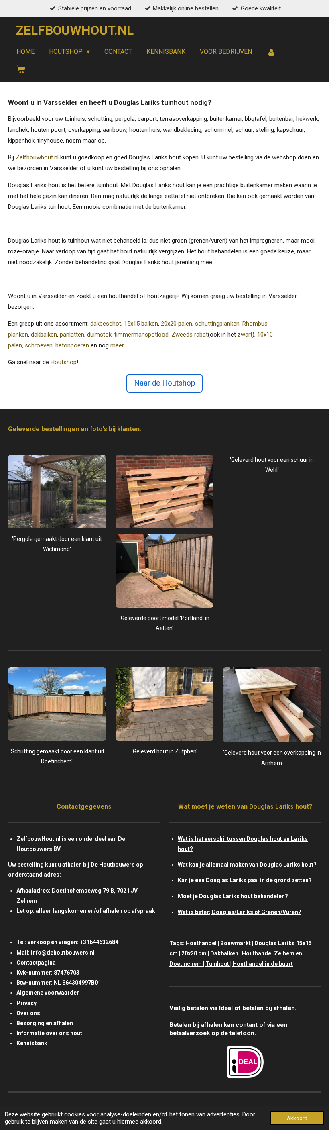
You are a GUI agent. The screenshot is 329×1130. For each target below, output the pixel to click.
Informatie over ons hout (49, 1033)
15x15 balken (141, 323)
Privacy (26, 1003)
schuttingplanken (217, 323)
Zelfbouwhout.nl (37, 157)
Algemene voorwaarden (48, 992)
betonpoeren (72, 345)
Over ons (28, 1013)
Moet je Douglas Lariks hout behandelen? (233, 896)
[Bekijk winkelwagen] (20, 69)
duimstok (99, 334)
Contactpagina (36, 962)
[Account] (270, 52)
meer (117, 345)
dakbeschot (105, 323)
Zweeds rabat (189, 334)
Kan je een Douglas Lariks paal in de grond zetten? (245, 880)
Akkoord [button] (297, 1118)
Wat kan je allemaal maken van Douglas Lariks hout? (247, 864)
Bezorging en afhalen (44, 1023)
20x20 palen (176, 323)
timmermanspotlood (141, 334)
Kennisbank (31, 1043)
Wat (183, 839)
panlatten (72, 334)
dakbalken (44, 334)
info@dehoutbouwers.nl (63, 952)
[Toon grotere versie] (57, 491)
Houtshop (64, 362)
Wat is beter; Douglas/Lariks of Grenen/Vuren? (239, 912)
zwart (245, 334)
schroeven (39, 345)
